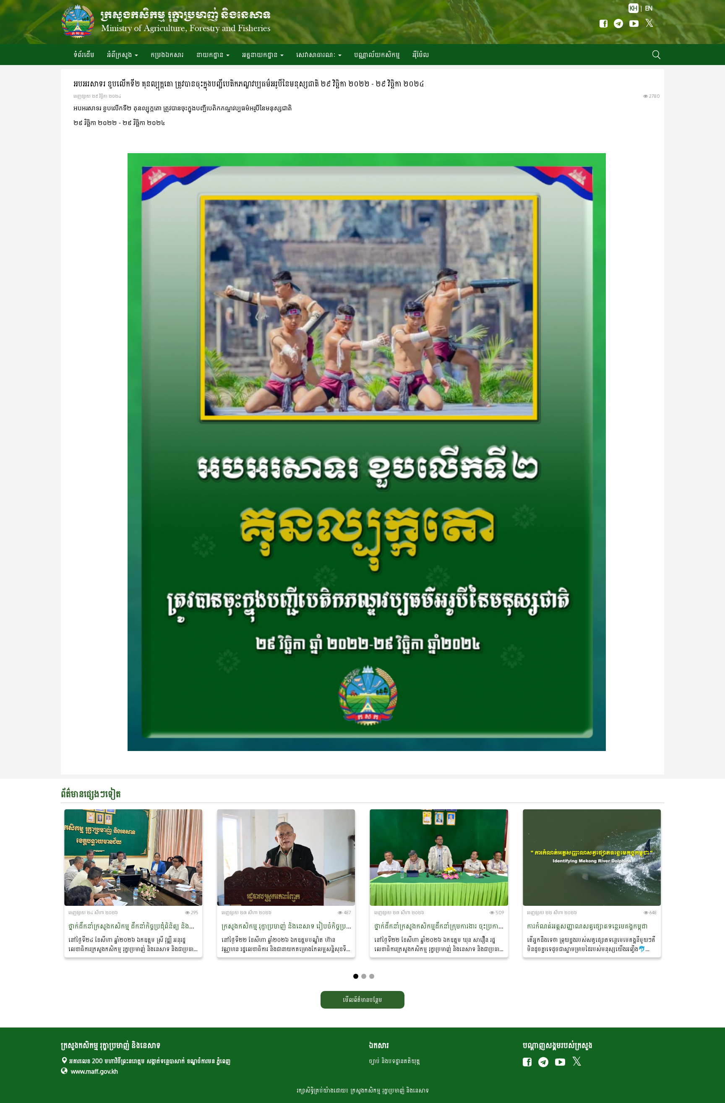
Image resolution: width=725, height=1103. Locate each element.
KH (633, 8)
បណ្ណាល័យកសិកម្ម (377, 54)
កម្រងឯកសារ (167, 54)
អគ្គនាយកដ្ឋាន (260, 54)
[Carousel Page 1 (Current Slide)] (355, 976)
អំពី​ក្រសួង (120, 54)
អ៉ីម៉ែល (420, 54)
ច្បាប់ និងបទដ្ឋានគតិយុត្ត (394, 1060)
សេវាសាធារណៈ (316, 54)
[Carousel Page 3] (371, 976)
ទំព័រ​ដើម (83, 54)
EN (648, 8)
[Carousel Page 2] (363, 976)
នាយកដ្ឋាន (210, 54)
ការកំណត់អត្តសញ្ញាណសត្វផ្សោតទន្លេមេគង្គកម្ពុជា (587, 926)
